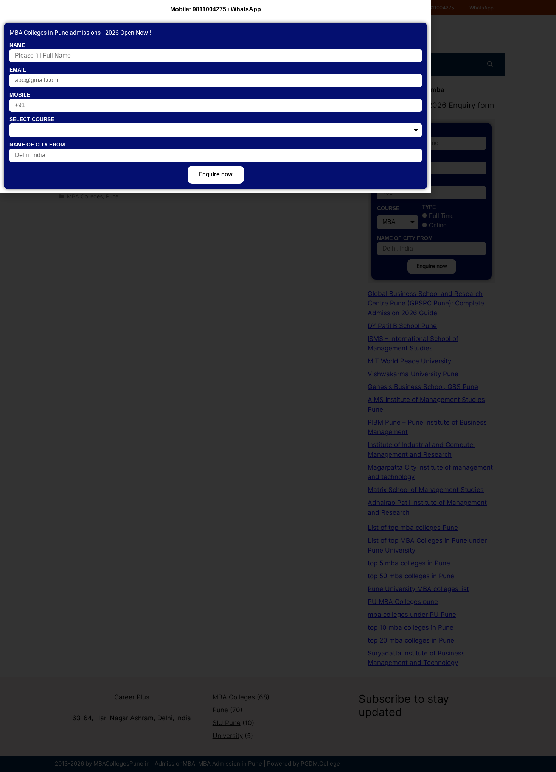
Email (17, 70)
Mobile (19, 95)
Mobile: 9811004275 (198, 9)
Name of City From (37, 145)
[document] (278, 386)
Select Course (31, 119)
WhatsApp (246, 9)
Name (17, 45)
